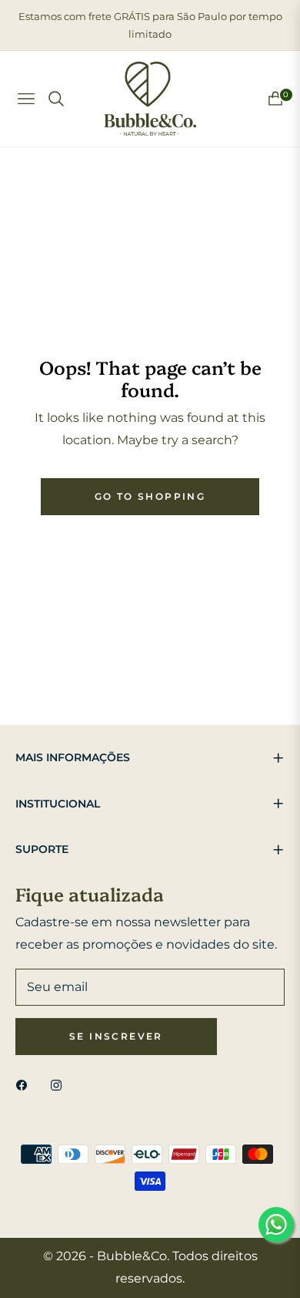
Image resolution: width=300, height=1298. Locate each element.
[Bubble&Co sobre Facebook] (25, 1085)
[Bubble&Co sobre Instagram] (60, 1085)
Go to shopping (150, 496)
